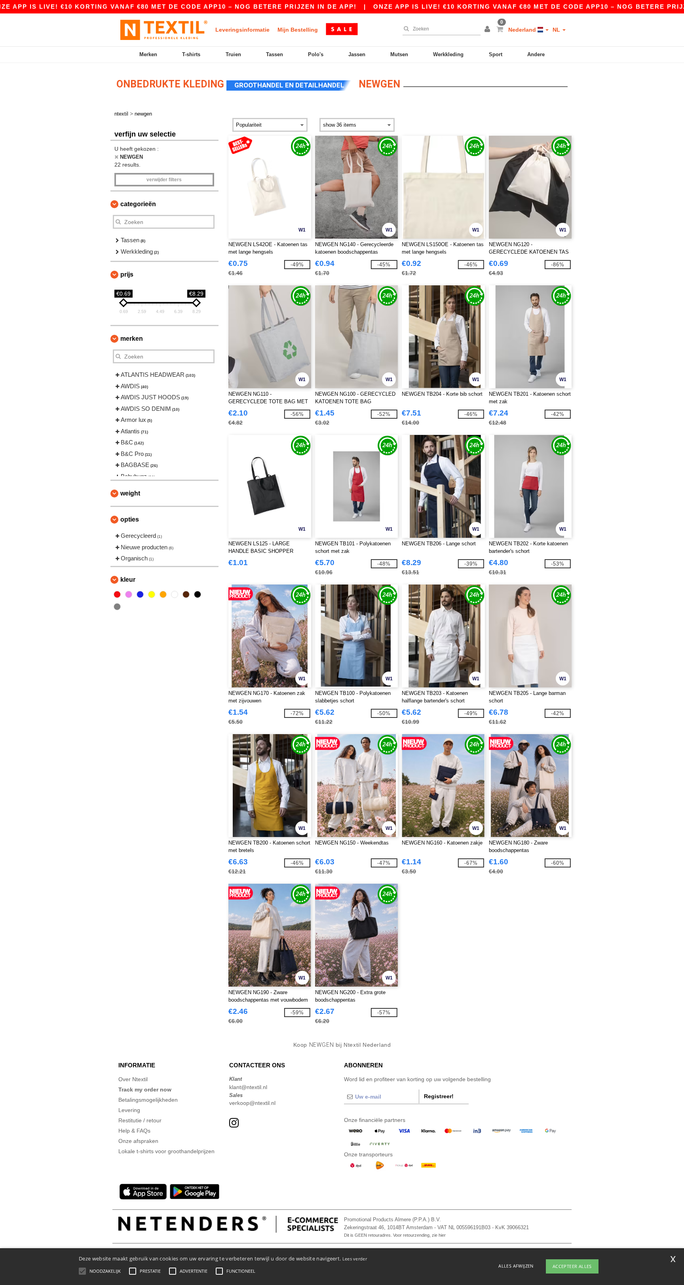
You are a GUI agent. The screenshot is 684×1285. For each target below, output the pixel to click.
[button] (488, 30)
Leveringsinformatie (242, 30)
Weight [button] (130, 493)
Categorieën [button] (138, 204)
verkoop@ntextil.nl (252, 1103)
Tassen (274, 54)
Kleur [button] (127, 579)
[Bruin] (186, 594)
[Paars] (128, 594)
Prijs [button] (126, 274)
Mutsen (399, 54)
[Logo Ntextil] (163, 30)
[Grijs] (117, 606)
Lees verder (354, 1259)
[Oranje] (163, 594)
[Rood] (117, 594)
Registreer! (439, 1096)
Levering (129, 1110)
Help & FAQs (134, 1130)
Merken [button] (131, 338)
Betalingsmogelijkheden (148, 1100)
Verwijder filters (164, 179)
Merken (148, 54)
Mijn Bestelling (297, 30)
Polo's (315, 54)
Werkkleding (448, 54)
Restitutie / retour (140, 1120)
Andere (536, 54)
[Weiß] (174, 594)
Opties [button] (129, 519)
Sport (495, 54)
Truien (233, 54)
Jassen (356, 54)
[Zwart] (197, 594)
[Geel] (151, 594)
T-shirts (191, 54)
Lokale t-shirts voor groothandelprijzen (166, 1151)
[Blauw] (140, 594)
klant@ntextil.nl (248, 1087)
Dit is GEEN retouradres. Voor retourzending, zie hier (395, 1235)
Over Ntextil (133, 1079)
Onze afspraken (138, 1141)
